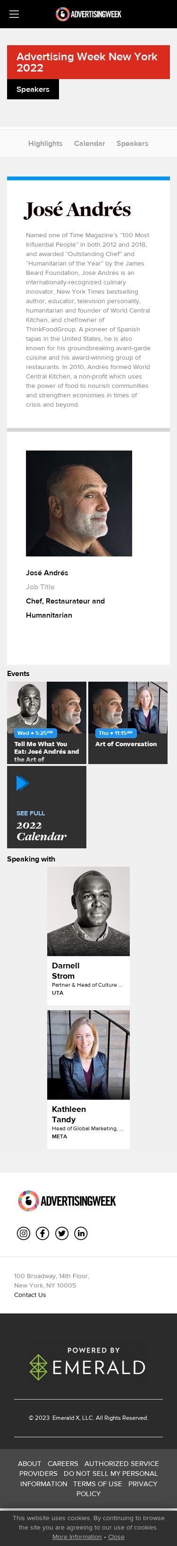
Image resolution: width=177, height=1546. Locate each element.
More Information (77, 1536)
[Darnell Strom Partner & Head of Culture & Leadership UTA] (88, 911)
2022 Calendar (41, 827)
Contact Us (30, 1294)
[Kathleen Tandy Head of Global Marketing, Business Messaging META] (88, 1055)
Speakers (133, 143)
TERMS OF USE (97, 1484)
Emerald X (65, 1417)
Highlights (45, 143)
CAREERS (63, 1463)
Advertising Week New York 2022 (87, 62)
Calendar (89, 143)
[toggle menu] (14, 14)
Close (116, 1536)
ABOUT (30, 1463)
